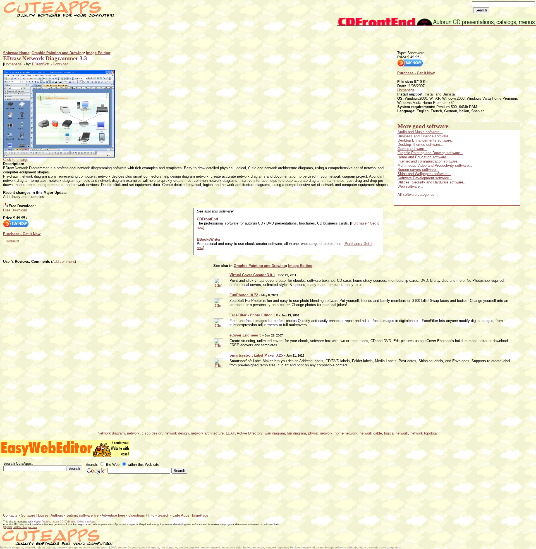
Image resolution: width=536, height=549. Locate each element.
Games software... (412, 149)
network (133, 433)
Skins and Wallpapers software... (424, 174)
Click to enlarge (15, 159)
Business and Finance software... (425, 136)
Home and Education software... (423, 157)
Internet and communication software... (429, 161)
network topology (423, 433)
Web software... (410, 186)
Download (60, 64)
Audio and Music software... (420, 132)
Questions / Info (141, 515)
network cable (371, 433)
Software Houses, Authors (42, 515)
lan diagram (296, 433)
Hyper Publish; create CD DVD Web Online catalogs (64, 521)
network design (176, 433)
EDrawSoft (40, 64)
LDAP (230, 433)
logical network (396, 433)
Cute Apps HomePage (190, 515)
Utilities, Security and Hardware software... (432, 182)
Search (163, 515)
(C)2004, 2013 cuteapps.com (20, 527)
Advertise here (113, 515)
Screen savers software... (418, 170)
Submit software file (82, 515)
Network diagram (111, 433)
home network (346, 433)
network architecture (207, 433)
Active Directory (249, 433)
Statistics (12, 241)
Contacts (10, 515)
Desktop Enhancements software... (426, 140)
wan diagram (275, 433)
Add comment (63, 261)
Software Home (16, 53)
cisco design (152, 433)
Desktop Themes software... (420, 144)
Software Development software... (425, 178)
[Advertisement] (104, 38)
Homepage (12, 64)
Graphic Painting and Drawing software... (430, 153)
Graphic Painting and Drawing (58, 53)
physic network (320, 433)
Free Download (15, 210)
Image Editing (98, 53)
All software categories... (418, 194)
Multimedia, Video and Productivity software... (435, 165)
